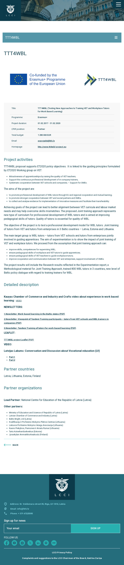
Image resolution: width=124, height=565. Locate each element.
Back (15, 445)
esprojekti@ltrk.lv (46, 141)
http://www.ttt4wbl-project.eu (52, 147)
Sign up (95, 528)
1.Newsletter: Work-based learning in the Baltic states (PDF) (34, 314)
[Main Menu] (118, 4)
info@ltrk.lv (23, 509)
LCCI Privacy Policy (62, 552)
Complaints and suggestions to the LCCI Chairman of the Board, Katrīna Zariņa (62, 558)
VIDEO (19, 301)
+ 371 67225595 (25, 513)
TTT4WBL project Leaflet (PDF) (19, 340)
